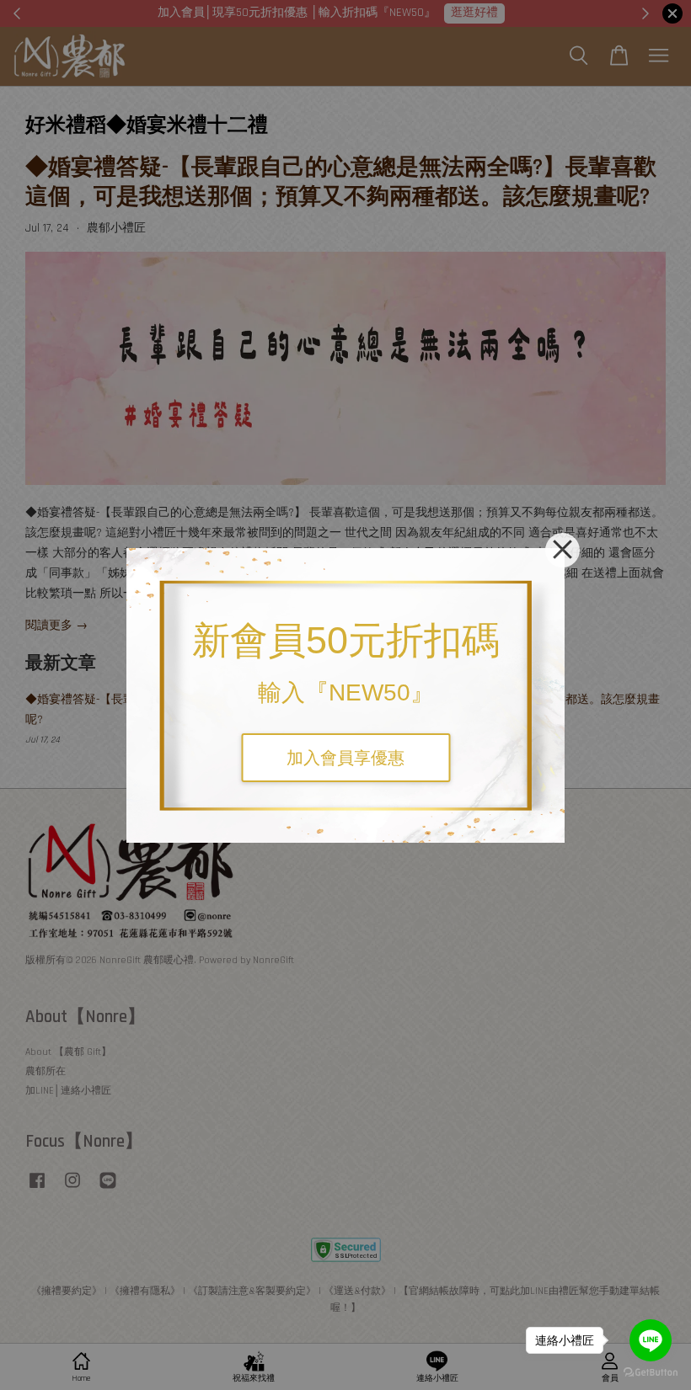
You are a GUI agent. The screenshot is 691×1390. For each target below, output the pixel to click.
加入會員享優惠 (345, 757)
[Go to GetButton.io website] (651, 1372)
